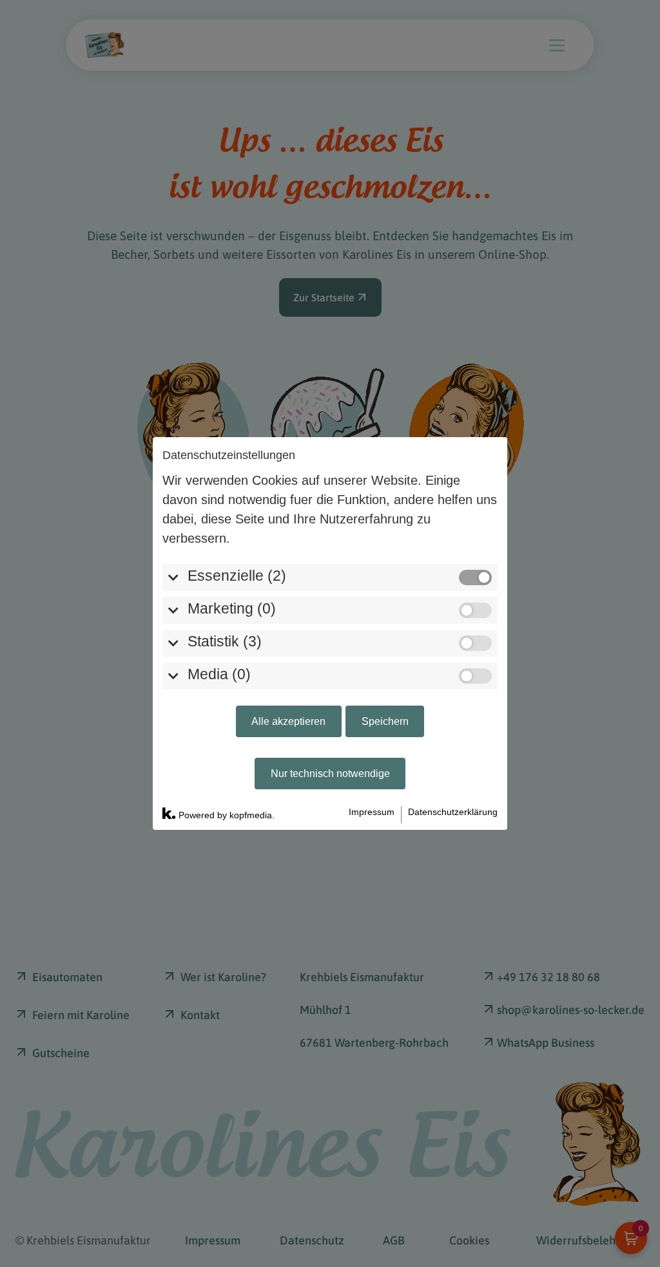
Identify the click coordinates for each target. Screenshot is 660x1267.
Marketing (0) (232, 609)
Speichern (385, 721)
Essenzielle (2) (237, 576)
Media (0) (219, 674)
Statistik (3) (225, 642)
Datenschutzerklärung (453, 812)
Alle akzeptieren (288, 721)
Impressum (371, 812)
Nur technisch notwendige (330, 773)
